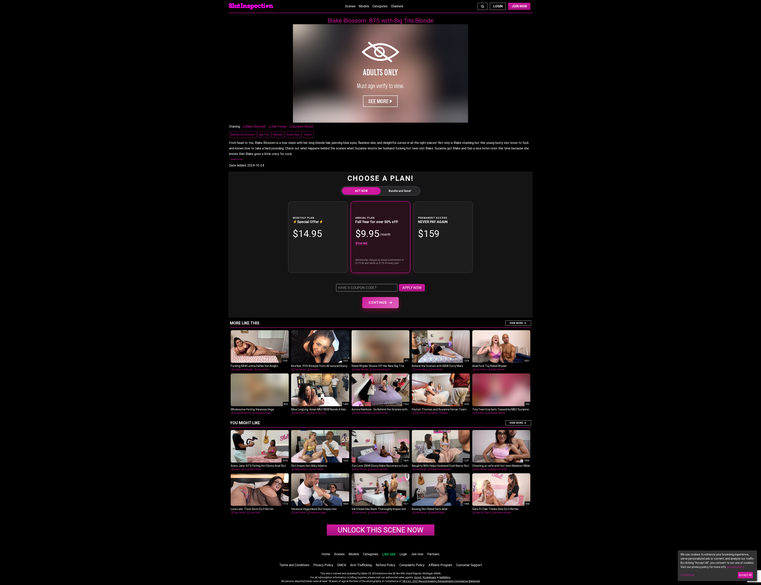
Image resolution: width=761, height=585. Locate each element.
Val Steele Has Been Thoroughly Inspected (379, 509)
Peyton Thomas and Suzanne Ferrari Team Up (441, 409)
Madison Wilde (499, 469)
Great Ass (293, 134)
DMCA (341, 565)
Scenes (350, 6)
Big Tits (264, 134)
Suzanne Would (381, 369)
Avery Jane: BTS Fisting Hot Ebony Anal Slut (258, 465)
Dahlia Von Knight (243, 369)
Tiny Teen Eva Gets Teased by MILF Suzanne (500, 409)
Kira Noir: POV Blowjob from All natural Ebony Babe (322, 366)
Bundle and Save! (400, 190)
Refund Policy (385, 565)
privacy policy (735, 567)
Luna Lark (255, 512)
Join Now (519, 6)
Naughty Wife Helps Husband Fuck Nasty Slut (440, 465)
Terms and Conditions (294, 565)
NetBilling (444, 577)
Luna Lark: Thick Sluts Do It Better (252, 509)
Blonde (277, 134)
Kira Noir (314, 369)
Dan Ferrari (263, 369)
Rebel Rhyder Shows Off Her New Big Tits (378, 366)
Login (498, 6)
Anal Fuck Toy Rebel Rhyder (489, 366)
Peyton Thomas (439, 413)
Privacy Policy (323, 565)
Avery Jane (240, 469)
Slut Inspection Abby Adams (309, 465)
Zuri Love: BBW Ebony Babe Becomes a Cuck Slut (382, 465)
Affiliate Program (440, 565)
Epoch (418, 577)
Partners (433, 554)
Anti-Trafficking (361, 565)
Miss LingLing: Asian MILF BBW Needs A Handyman (323, 409)
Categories (380, 6)
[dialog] (717, 565)
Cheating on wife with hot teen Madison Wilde (501, 465)
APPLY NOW (412, 288)
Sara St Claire (482, 512)
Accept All (745, 574)
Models (364, 6)
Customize (688, 574)
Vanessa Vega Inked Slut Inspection (314, 509)
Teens (308, 134)
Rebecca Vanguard (441, 469)
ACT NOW (361, 190)
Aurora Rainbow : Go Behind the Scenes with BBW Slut (386, 409)
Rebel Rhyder (362, 369)
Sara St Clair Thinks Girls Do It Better (495, 509)
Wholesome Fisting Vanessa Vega (252, 409)
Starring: (235, 126)
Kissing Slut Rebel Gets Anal (429, 509)
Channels (397, 6)
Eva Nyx (479, 413)
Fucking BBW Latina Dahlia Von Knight (254, 366)
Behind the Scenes (243, 134)
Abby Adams (301, 469)
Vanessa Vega (263, 413)
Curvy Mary (421, 369)
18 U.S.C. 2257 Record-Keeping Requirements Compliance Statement (441, 581)
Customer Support (469, 565)
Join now (417, 554)
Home (326, 554)
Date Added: (238, 165)
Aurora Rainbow (363, 413)
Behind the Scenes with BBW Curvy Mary (437, 366)
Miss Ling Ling (318, 413)
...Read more (236, 159)
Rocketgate (429, 577)
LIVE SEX (389, 554)
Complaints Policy (411, 565)
